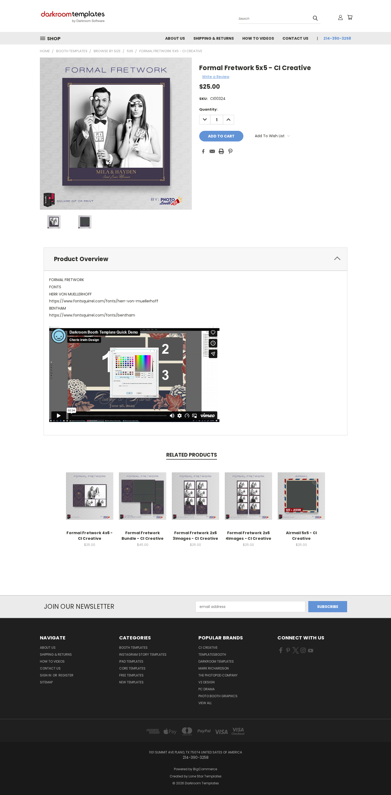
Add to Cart (90, 500)
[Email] (212, 151)
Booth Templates (133, 647)
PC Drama (206, 689)
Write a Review (215, 76)
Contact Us (295, 38)
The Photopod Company (218, 675)
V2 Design (206, 682)
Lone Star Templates (205, 776)
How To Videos (258, 38)
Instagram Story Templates (143, 654)
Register (66, 675)
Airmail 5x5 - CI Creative (301, 535)
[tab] (195, 259)
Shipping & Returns (213, 38)
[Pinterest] (230, 151)
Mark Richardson (213, 668)
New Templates (131, 682)
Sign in (46, 675)
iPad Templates (131, 661)
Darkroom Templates (216, 661)
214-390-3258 (337, 38)
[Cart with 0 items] (349, 17)
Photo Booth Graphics (218, 696)
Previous (377, 778)
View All (205, 703)
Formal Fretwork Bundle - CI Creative (143, 535)
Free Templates (131, 675)
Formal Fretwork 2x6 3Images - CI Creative (195, 535)
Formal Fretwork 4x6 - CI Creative (89, 535)
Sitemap (46, 682)
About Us (175, 38)
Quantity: (208, 109)
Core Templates (132, 668)
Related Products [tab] (191, 455)
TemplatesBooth (212, 654)
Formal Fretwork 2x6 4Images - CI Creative (248, 535)
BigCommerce (205, 769)
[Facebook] (203, 151)
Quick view (89, 490)
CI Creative (208, 647)
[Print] (221, 151)
